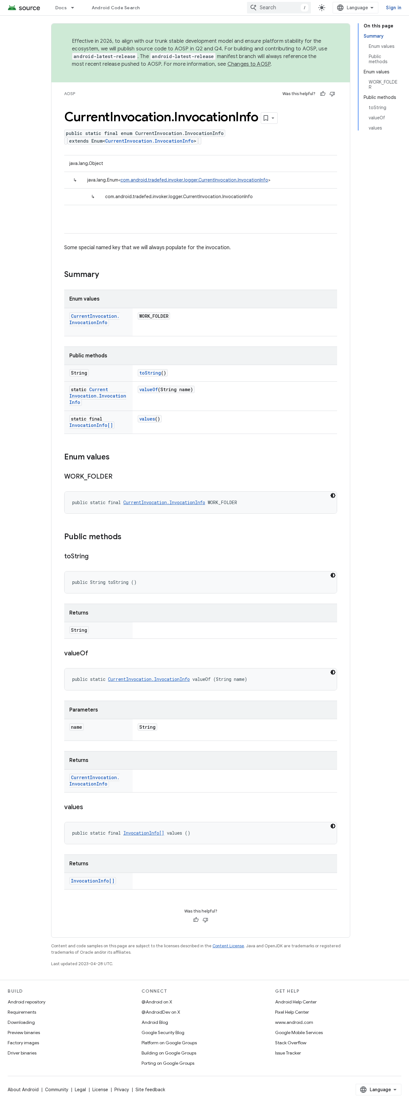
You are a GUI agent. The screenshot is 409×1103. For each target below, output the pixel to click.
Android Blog (155, 1022)
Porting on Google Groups (168, 1063)
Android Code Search (116, 8)
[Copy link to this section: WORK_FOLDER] (118, 477)
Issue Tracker (288, 1053)
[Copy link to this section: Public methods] (127, 537)
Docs (61, 8)
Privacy (121, 1089)
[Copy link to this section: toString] (95, 557)
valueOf (148, 389)
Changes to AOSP (249, 64)
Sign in (393, 8)
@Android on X (157, 1002)
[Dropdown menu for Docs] (75, 7)
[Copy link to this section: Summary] (105, 275)
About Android (23, 1089)
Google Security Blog (163, 1032)
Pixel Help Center (292, 1012)
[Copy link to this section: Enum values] (116, 457)
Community (56, 1089)
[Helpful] (323, 94)
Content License (228, 946)
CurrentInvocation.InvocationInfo (149, 141)
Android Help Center (296, 1002)
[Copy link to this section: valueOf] (94, 654)
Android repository (26, 1002)
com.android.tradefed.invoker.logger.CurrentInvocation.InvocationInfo (194, 180)
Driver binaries (22, 1053)
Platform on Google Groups (169, 1043)
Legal (80, 1089)
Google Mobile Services (299, 1032)
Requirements (22, 1012)
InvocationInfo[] (91, 425)
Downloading (21, 1022)
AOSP (69, 93)
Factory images (23, 1043)
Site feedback (150, 1089)
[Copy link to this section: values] (89, 807)
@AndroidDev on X (161, 1012)
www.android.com (294, 1022)
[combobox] (279, 7)
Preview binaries (24, 1032)
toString (150, 373)
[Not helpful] (332, 94)
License (100, 1089)
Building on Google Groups (169, 1053)
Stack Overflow (290, 1043)
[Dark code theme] (333, 495)
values (147, 419)
